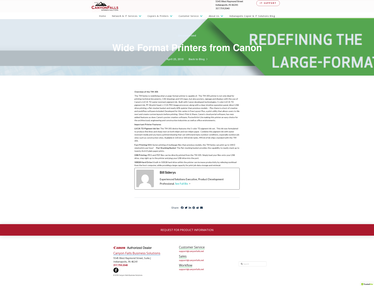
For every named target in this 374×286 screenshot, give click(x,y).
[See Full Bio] (190, 183)
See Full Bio (181, 183)
